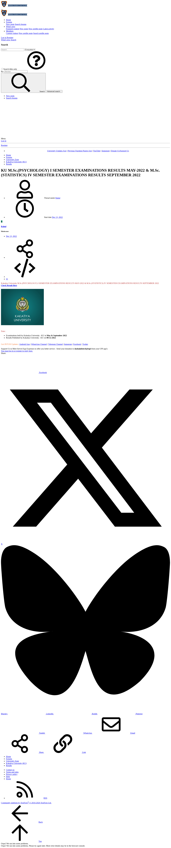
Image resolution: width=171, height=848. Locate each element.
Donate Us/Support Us (120, 151)
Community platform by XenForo (26, 803)
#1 (7, 279)
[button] (36, 69)
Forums (9, 22)
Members (9, 31)
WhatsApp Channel (39, 344)
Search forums (20, 24)
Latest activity (48, 29)
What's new (10, 27)
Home (8, 20)
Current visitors (12, 33)
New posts (10, 24)
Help (8, 776)
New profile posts (36, 29)
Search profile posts (41, 33)
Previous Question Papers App (80, 151)
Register (4, 145)
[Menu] (2, 9)
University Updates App (56, 151)
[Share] (25, 257)
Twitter (85, 344)
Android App (24, 344)
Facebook (77, 344)
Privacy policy (11, 774)
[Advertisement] (85, 118)
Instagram (106, 151)
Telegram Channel (55, 344)
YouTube (96, 151)
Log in (3, 141)
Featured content (12, 29)
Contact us (10, 770)
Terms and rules (12, 772)
